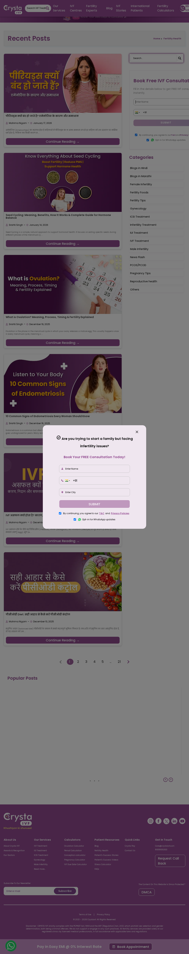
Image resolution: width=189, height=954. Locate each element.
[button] (67, 480)
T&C (101, 513)
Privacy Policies (120, 513)
